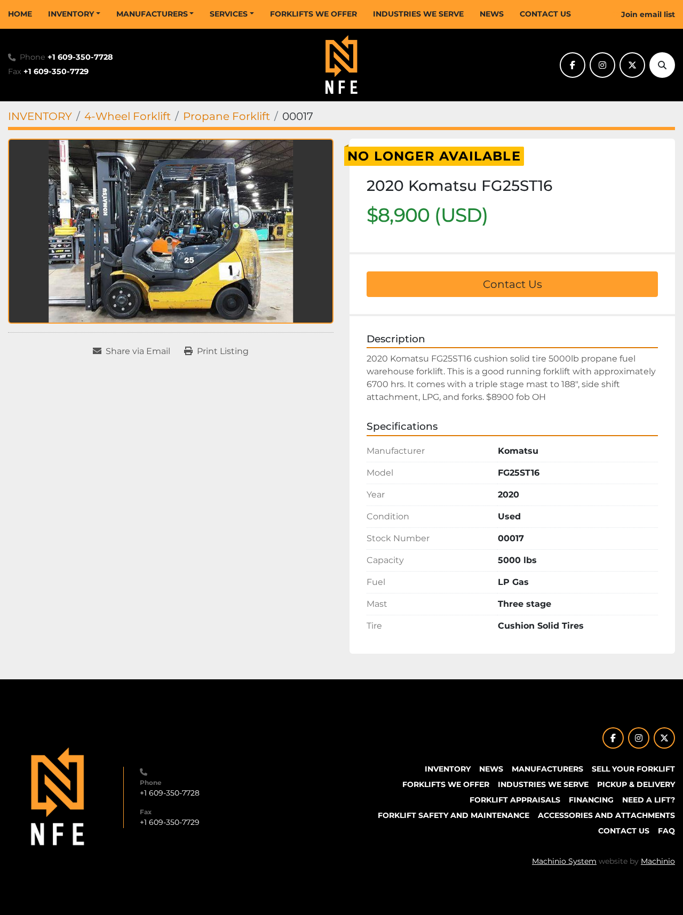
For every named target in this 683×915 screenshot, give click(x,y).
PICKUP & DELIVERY (636, 784)
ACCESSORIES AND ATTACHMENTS (606, 815)
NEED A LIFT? (648, 800)
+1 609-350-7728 (80, 57)
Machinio (658, 861)
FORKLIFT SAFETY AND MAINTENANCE (453, 815)
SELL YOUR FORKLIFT (633, 769)
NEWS (492, 14)
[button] (74, 14)
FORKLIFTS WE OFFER (313, 14)
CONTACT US (545, 14)
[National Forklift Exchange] (57, 796)
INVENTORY (71, 14)
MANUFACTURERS (152, 14)
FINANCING (591, 800)
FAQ (666, 831)
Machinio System (564, 861)
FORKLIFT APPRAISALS (515, 800)
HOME (20, 14)
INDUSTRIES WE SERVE (418, 14)
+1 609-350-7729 (56, 71)
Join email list (648, 14)
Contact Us (512, 284)
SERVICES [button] (229, 14)
